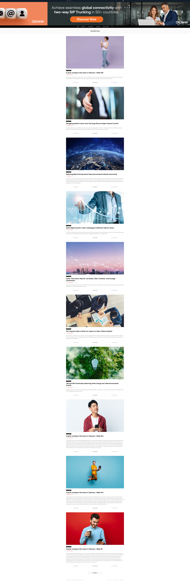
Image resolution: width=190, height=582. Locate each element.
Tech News (98, 26)
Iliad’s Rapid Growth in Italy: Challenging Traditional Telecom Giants (90, 228)
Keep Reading (95, 82)
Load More (95, 572)
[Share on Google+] (115, 82)
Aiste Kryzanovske (70, 74)
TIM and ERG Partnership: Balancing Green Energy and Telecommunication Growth (92, 384)
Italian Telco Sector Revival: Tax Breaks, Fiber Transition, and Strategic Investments (90, 279)
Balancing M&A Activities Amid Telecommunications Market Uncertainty (91, 174)
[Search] (112, 26)
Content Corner (106, 26)
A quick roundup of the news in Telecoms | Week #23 (84, 436)
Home (78, 26)
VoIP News (83, 26)
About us (74, 579)
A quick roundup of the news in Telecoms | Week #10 (84, 492)
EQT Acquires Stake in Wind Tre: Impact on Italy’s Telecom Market (89, 331)
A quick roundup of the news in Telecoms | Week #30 (84, 73)
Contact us (82, 579)
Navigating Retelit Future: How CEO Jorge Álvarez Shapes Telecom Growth (92, 123)
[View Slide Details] (119, 13)
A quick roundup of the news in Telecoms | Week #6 (84, 549)
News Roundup (68, 70)
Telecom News (90, 26)
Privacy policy (78, 579)
